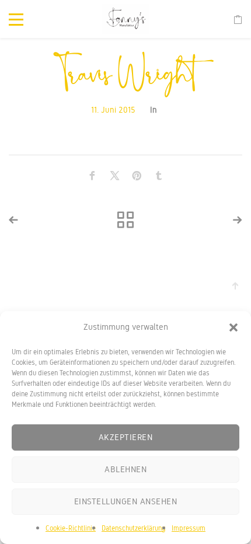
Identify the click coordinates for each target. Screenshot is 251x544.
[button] (233, 327)
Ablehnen (125, 469)
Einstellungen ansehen (125, 501)
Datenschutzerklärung (134, 528)
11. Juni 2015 (113, 110)
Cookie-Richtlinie (71, 528)
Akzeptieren (126, 437)
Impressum (188, 528)
